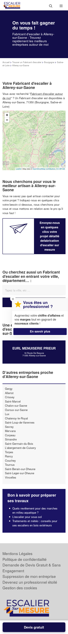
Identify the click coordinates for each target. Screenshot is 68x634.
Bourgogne (49, 62)
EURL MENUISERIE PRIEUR (34, 348)
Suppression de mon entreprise (29, 576)
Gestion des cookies (19, 587)
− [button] (7, 120)
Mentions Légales (17, 553)
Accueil (6, 62)
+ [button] (7, 115)
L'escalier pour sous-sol (27, 517)
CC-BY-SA (60, 168)
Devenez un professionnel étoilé (29, 582)
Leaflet (18, 168)
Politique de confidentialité (24, 559)
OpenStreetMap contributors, (44, 168)
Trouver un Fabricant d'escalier (26, 62)
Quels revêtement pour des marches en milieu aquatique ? (34, 510)
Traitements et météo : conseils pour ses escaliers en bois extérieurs (34, 523)
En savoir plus (40, 331)
